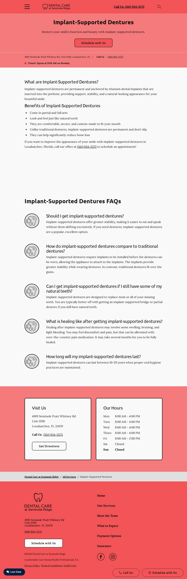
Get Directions (49, 446)
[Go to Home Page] (56, 6)
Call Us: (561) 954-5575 (129, 6)
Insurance (104, 546)
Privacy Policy (32, 565)
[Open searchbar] (159, 7)
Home (101, 495)
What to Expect (107, 526)
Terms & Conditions (51, 565)
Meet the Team (107, 515)
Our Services (106, 505)
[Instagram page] (112, 556)
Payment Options (109, 536)
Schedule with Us (93, 43)
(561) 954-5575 (115, 56)
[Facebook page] (100, 556)
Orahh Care (70, 565)
